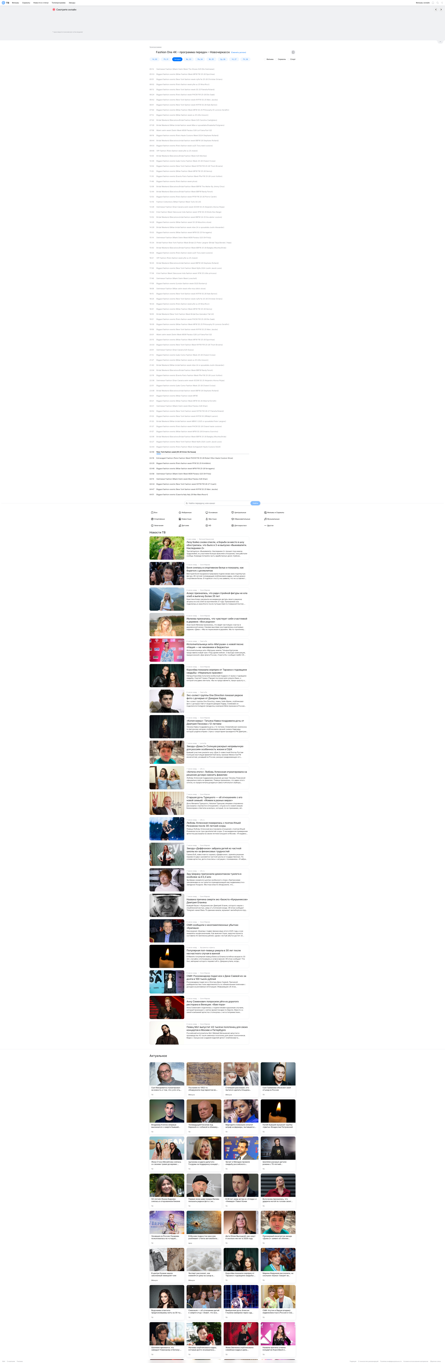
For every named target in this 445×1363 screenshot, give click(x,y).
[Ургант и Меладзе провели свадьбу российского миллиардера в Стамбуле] (241, 1154)
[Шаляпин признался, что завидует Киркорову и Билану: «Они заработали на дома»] (166, 1339)
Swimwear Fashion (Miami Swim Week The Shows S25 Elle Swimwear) (185, 69)
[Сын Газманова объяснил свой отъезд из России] (278, 1079)
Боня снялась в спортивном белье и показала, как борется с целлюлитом (215, 569)
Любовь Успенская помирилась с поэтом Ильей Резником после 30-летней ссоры (214, 824)
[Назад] (436, 9)
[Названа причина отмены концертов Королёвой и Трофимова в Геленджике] (278, 1339)
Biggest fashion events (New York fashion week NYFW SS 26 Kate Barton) (186, 105)
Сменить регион (238, 52)
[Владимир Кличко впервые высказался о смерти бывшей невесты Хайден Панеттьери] (166, 1116)
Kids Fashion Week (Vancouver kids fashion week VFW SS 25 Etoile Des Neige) (188, 212)
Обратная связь (435, 1361)
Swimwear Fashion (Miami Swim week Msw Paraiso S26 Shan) (182, 406)
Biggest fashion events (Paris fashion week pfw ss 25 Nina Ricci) (182, 84)
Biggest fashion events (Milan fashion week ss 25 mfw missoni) (182, 115)
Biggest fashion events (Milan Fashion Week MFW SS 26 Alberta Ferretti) (186, 401)
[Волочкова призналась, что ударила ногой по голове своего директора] (278, 1191)
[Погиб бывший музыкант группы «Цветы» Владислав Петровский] (278, 1116)
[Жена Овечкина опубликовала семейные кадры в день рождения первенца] (241, 1339)
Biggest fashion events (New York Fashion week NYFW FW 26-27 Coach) (186, 484)
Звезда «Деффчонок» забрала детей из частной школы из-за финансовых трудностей (214, 850)
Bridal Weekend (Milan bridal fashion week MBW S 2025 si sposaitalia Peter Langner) (191, 421)
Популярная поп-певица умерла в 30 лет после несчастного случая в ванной (214, 952)
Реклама (20, 1361)
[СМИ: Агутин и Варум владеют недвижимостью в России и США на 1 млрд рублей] (278, 1302)
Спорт (293, 59)
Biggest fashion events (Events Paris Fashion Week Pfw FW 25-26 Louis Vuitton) (189, 176)
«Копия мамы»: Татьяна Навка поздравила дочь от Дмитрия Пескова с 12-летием (215, 722)
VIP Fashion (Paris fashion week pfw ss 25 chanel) (177, 151)
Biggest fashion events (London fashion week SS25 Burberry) (181, 283)
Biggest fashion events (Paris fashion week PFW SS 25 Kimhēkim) (183, 463)
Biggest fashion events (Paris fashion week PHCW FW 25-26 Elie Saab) (185, 95)
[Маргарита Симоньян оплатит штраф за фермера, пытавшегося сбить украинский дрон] (241, 1116)
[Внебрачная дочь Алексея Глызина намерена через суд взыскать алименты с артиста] (241, 1302)
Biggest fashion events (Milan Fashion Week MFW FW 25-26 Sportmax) (185, 74)
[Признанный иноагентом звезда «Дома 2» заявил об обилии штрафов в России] (278, 1228)
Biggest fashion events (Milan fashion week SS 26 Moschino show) (183, 222)
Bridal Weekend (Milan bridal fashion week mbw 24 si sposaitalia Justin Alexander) (190, 227)
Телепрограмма (155, 47)
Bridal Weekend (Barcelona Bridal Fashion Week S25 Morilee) (181, 156)
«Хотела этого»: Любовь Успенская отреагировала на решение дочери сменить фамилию (217, 773)
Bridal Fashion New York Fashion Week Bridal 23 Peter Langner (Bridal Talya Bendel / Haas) (193, 243)
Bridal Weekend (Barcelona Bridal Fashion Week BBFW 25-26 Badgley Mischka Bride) (191, 248)
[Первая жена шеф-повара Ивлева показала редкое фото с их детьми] (204, 1191)
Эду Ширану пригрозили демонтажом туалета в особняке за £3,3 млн (214, 875)
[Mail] (3, 3)
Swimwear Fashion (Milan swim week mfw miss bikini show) (181, 288)
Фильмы (270, 59)
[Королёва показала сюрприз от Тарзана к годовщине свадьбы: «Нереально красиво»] (241, 1265)
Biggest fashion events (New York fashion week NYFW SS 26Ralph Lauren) (187, 416)
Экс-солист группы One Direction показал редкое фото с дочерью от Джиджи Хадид (215, 697)
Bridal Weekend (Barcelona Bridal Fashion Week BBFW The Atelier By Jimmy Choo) (190, 186)
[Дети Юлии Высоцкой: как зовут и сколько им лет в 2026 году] (241, 1228)
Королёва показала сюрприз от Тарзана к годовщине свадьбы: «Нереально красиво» (217, 671)
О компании (11, 1361)
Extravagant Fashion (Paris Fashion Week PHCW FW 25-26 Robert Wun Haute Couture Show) (194, 458)
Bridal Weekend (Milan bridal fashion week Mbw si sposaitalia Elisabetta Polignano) (190, 125)
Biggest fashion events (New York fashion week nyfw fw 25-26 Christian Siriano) (189, 79)
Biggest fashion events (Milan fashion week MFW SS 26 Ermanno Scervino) (187, 431)
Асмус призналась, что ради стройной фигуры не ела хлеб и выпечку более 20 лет (217, 595)
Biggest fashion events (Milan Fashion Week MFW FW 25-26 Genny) (184, 171)
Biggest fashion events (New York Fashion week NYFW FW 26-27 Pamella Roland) (190, 411)
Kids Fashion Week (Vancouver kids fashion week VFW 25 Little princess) (186, 273)
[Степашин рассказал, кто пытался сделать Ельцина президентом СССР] (241, 1079)
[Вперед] (441, 9)
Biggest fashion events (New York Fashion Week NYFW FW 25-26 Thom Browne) (189, 166)
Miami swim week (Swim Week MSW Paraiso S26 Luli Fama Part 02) (184, 130)
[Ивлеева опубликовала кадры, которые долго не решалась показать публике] (204, 1339)
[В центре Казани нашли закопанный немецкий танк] (166, 1265)
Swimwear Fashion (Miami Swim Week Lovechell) (176, 278)
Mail (3, 1361)
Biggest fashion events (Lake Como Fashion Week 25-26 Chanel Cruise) (185, 161)
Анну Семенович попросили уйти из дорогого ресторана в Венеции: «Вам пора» (213, 1003)
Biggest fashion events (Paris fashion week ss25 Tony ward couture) (184, 146)
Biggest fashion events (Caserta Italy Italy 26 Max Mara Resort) (182, 494)
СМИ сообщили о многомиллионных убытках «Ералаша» (212, 926)
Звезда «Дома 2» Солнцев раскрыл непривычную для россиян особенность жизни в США (215, 748)
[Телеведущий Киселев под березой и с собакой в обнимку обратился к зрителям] (204, 1116)
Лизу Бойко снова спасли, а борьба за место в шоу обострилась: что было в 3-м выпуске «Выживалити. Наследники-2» (217, 545)
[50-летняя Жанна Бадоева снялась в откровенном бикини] (166, 1191)
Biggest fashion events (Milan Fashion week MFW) (177, 396)
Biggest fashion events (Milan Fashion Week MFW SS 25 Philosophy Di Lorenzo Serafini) (192, 110)
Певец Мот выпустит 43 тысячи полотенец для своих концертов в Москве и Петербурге (217, 1028)
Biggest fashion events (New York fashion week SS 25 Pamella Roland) (185, 89)
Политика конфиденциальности (391, 1361)
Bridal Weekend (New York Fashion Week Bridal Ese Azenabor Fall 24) (185, 314)
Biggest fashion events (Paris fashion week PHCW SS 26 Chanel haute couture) (189, 426)
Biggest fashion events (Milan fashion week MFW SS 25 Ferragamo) (184, 232)
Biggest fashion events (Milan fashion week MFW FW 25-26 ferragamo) (185, 468)
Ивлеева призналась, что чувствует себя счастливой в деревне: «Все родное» (217, 620)
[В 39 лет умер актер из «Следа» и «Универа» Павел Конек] (241, 1191)
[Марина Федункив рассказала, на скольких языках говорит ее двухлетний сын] (278, 1265)
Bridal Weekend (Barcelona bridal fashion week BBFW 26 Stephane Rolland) (187, 140)
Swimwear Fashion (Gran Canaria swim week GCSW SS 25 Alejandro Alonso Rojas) (190, 207)
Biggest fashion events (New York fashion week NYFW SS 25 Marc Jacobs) (187, 100)
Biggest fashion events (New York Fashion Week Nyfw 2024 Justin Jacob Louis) (189, 268)
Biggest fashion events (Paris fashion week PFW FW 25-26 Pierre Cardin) (186, 197)
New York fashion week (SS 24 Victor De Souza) (176, 452)
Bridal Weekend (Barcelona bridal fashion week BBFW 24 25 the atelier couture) (189, 217)
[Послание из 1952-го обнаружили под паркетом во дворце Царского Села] (204, 1079)
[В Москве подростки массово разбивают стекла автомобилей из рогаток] (204, 1228)
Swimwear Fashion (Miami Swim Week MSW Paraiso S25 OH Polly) (183, 237)
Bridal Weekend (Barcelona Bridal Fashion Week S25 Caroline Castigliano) (186, 120)
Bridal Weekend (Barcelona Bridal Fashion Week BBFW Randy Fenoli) (184, 191)
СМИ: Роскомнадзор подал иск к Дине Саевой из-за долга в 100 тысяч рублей (216, 977)
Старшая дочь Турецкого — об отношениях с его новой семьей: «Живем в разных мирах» (214, 799)
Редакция (353, 1361)
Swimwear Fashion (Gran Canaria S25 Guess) (175, 350)
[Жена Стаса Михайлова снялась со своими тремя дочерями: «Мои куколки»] (166, 1154)
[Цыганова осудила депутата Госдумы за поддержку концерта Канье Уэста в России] (204, 1154)
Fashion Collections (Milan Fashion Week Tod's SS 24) (178, 202)
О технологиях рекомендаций (368, 1361)
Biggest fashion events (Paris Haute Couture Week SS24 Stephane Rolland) (187, 135)
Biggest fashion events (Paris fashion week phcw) (176, 181)
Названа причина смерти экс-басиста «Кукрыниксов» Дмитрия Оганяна (217, 901)
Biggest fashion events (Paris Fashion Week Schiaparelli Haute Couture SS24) (188, 447)
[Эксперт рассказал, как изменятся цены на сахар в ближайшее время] (204, 1265)
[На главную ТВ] (7, 3)
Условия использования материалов (415, 1361)
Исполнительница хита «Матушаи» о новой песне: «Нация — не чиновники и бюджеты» (215, 646)
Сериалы (282, 59)
